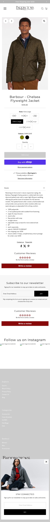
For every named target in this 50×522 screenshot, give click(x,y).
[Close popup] (46, 462)
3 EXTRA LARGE (25, 127)
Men (3, 445)
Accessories (6, 414)
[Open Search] (42, 9)
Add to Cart (25, 155)
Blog (3, 397)
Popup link (28, 242)
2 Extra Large (32, 121)
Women (4, 442)
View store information (25, 178)
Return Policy (6, 388)
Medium (25, 116)
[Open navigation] (7, 8)
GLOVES (4, 420)
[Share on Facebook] (21, 247)
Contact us (20, 242)
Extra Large (17, 121)
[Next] (11, 21)
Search (4, 385)
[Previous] (5, 21)
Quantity (25, 142)
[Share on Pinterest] (28, 247)
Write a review (25, 266)
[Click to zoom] (44, 21)
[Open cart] (46, 9)
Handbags (5, 423)
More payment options (25, 167)
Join (41, 294)
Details (6, 188)
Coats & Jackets (7, 417)
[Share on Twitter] (24, 247)
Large (36, 116)
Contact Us (5, 394)
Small (15, 116)
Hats (3, 426)
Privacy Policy (6, 391)
